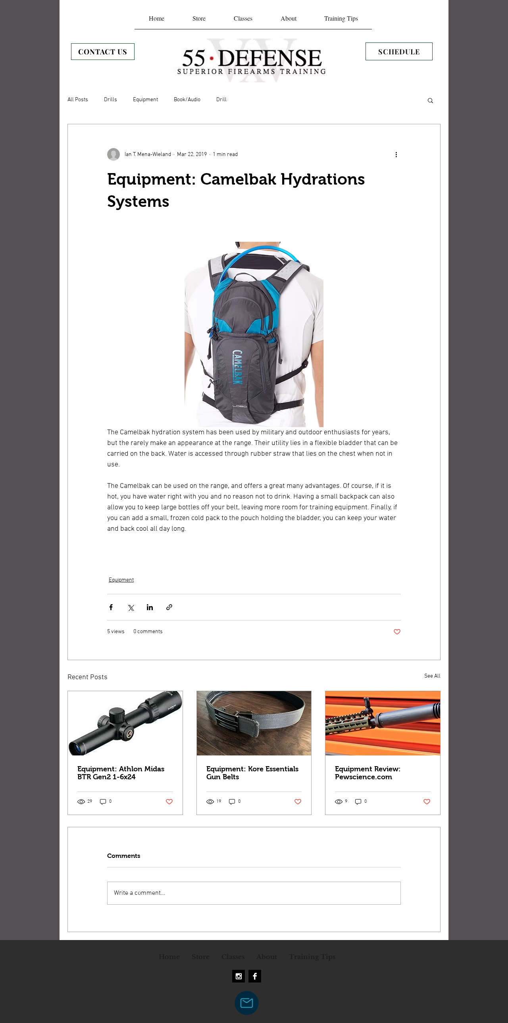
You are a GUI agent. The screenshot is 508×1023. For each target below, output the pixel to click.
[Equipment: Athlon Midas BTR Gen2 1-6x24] (125, 723)
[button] (430, 100)
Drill (221, 99)
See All (432, 676)
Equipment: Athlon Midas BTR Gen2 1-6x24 (120, 773)
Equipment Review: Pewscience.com (368, 773)
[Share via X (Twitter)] (130, 607)
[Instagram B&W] (238, 976)
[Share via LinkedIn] (150, 607)
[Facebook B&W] (254, 976)
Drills (110, 99)
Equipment (145, 99)
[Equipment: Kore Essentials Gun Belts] (254, 723)
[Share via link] (169, 607)
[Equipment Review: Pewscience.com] (382, 723)
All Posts (77, 99)
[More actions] (396, 154)
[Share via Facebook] (111, 607)
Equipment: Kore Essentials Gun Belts (252, 773)
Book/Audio (187, 99)
